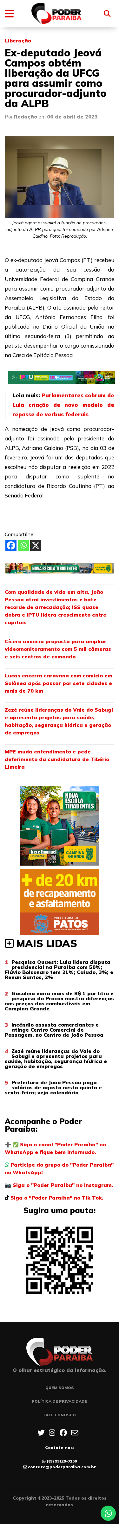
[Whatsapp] (23, 545)
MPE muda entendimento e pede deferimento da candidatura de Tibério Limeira (57, 759)
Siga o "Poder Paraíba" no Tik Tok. (56, 1197)
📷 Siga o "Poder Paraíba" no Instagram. (59, 1185)
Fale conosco (59, 1414)
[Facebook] (11, 545)
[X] (35, 545)
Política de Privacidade (59, 1401)
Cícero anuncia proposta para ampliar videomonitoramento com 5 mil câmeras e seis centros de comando (58, 649)
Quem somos (59, 1387)
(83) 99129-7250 (62, 1461)
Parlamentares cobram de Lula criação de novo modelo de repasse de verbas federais (63, 405)
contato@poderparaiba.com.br (62, 1466)
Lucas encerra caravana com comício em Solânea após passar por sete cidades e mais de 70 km (58, 683)
